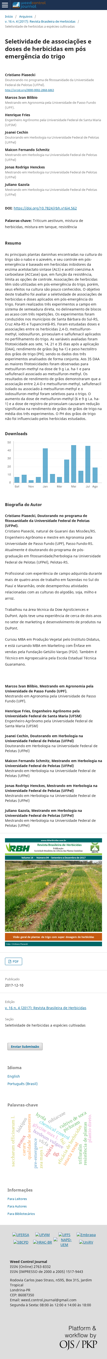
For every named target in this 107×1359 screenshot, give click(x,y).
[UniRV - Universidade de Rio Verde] (86, 1242)
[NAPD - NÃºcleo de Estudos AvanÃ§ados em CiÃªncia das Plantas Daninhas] (64, 1244)
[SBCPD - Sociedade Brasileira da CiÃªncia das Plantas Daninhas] (20, 1242)
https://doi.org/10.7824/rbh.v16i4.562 (45, 208)
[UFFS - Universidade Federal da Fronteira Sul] (64, 1234)
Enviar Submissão (25, 1046)
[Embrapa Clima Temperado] (86, 1234)
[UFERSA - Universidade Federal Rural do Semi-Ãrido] (20, 1234)
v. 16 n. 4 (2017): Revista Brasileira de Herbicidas (40, 21)
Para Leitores (17, 1199)
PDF (15, 961)
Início (9, 16)
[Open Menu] (5, 5)
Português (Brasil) (22, 1083)
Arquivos (25, 16)
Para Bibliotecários (21, 1213)
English (13, 1076)
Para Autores (17, 1206)
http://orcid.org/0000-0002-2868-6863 (29, 90)
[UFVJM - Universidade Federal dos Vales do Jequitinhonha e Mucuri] (42, 1234)
